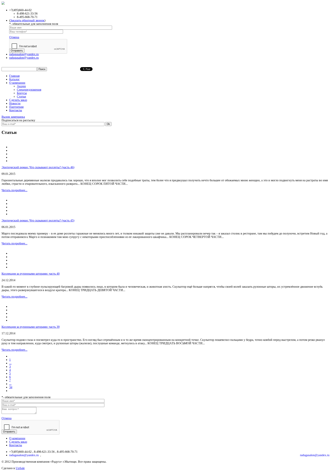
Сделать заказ (18, 100)
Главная (14, 75)
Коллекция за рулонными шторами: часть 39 (31, 326)
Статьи (21, 96)
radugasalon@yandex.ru (24, 54)
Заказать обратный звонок (27, 20)
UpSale (20, 468)
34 (10, 387)
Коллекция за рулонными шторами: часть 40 (31, 273)
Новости (14, 103)
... (10, 363)
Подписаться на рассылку (18, 120)
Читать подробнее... (14, 190)
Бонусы (22, 93)
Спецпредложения (29, 89)
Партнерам (16, 106)
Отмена (14, 37)
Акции (21, 86)
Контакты (15, 110)
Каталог (14, 79)
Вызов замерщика (13, 116)
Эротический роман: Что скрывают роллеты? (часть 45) (38, 220)
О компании (17, 82)
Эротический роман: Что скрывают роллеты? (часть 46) (38, 167)
